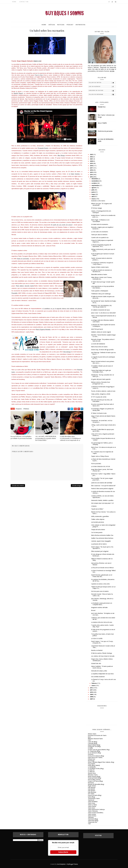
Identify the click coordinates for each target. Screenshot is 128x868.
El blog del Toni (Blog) (94, 746)
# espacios (19, 408)
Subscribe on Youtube (96, 90)
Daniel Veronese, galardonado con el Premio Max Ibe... (101, 575)
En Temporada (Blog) (94, 751)
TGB (89, 823)
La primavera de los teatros (99, 544)
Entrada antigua (76, 485)
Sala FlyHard (91, 790)
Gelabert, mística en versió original (101, 332)
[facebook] (109, 1)
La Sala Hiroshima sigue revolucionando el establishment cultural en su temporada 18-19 (70, 438)
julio (93, 190)
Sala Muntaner (92, 792)
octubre (94, 183)
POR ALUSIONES (96, 463)
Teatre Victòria (92, 816)
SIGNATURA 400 (96, 663)
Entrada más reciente (18, 485)
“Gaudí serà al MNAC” (97, 509)
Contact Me (23, 1)
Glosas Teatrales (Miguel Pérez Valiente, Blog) (101, 762)
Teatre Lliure (91, 808)
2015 (91, 172)
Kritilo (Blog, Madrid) (94, 765)
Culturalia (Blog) (92, 743)
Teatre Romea (92, 814)
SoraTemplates (61, 864)
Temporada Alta (92, 822)
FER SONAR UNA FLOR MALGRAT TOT (102, 503)
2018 (91, 165)
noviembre (95, 181)
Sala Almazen (91, 787)
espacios (50, 34)
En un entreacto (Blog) (94, 753)
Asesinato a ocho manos (98, 200)
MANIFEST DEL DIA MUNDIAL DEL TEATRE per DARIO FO (101, 306)
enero (94, 685)
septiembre (96, 185)
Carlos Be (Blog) (92, 741)
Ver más (112, 71)
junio (93, 192)
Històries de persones (105, 131)
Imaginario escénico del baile (99, 607)
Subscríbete (63, 852)
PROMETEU (102, 107)
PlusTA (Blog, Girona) (94, 779)
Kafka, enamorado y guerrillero (100, 516)
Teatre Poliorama (93, 811)
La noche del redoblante (98, 344)
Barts (89, 737)
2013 (91, 177)
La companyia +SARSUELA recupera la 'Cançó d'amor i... (102, 263)
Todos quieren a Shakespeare (99, 291)
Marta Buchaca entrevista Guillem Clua (102, 535)
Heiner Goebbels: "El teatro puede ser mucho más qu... (102, 667)
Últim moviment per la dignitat (99, 551)
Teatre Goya (91, 803)
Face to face (39, 75)
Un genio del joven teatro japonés (100, 379)
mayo (94, 194)
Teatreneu (91, 817)
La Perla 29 (91, 770)
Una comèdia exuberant (98, 676)
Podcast (70, 25)
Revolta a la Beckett (97, 650)
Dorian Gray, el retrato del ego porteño (102, 349)
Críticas (51, 25)
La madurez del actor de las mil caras (101, 622)
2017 (91, 168)
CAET (89, 740)
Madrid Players (18, 93)
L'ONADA (94, 506)
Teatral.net (91, 800)
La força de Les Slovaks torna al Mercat (102, 567)
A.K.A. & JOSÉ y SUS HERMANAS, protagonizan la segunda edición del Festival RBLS (45, 438)
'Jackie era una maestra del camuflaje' (101, 482)
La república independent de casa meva (102, 673)
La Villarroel (91, 771)
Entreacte (90, 754)
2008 (91, 696)
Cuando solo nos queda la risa (99, 237)
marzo (94, 199)
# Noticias (26, 408)
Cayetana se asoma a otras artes (100, 584)
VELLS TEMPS (102, 123)
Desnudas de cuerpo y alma (99, 671)
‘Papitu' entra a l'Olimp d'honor (100, 456)
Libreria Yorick (92, 773)
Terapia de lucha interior (98, 529)
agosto (94, 187)
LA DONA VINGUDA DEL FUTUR (100, 466)
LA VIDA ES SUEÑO (97, 638)
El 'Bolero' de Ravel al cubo (99, 413)
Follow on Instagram (96, 94)
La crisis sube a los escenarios (99, 231)
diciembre (95, 178)
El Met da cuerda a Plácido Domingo (101, 653)
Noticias (60, 25)
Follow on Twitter (95, 82)
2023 (91, 154)
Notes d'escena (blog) (94, 776)
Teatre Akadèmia (92, 801)
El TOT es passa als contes (98, 397)
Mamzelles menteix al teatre (99, 274)
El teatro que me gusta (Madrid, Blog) (99, 749)
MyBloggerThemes (72, 864)
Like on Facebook (94, 86)
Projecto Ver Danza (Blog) (95, 781)
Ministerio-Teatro (93, 775)
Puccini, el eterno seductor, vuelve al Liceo (103, 391)
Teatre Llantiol (92, 806)
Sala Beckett (91, 789)
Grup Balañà (91, 764)
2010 (91, 692)
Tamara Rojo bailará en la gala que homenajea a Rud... (101, 371)
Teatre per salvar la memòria (99, 234)
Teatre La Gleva (92, 805)
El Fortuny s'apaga (96, 208)
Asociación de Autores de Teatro (97, 735)
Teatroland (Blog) (93, 819)
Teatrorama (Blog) (93, 820)
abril (93, 196)
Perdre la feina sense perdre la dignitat (102, 488)
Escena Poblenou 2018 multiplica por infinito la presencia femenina (21, 437)
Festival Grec (91, 759)
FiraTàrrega (91, 760)
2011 (91, 690)
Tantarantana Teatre (94, 798)
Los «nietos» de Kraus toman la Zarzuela (102, 656)
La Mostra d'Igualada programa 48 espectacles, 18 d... (101, 245)
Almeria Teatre (92, 734)
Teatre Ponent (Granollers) (95, 812)
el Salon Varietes (74, 174)
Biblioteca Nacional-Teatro (95, 738)
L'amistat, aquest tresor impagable (101, 541)
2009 (91, 694)
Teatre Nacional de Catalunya (96, 809)
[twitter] (112, 1)
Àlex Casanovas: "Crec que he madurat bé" (103, 485)
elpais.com (37, 61)
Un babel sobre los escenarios (99, 224)
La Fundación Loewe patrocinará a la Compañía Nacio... (101, 603)
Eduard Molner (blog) (94, 745)
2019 (91, 163)
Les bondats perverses (97, 522)
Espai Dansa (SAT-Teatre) (95, 757)
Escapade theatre (43, 148)
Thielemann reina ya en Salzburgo (101, 293)
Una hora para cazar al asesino (100, 591)
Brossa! (93, 610)
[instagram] (115, 1)
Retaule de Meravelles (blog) (96, 784)
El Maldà (90, 748)
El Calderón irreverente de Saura (100, 310)
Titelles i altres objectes (97, 519)
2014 (91, 174)
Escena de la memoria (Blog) (96, 756)
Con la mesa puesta (96, 532)
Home (14, 1)
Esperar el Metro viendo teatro (100, 267)
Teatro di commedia (23, 258)
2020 (91, 161)
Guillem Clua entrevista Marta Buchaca (102, 538)
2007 (91, 699)
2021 (91, 159)
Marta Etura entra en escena (99, 346)
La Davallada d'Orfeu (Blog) (96, 768)
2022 (91, 157)
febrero (94, 683)
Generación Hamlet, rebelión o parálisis (102, 500)
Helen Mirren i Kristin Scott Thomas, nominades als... (101, 278)
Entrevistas (80, 25)
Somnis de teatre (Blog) (94, 795)
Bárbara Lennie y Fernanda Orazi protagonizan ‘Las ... (100, 383)
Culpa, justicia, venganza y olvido (100, 394)
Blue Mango (61, 155)
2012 (91, 688)
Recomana (91, 782)
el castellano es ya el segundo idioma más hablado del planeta (62, 308)
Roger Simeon (92, 786)
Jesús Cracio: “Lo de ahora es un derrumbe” (103, 313)
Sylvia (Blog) (91, 797)
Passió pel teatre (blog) (94, 778)
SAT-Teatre (91, 793)
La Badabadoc (92, 767)
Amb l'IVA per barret (97, 329)
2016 (91, 170)
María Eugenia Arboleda (43, 329)
